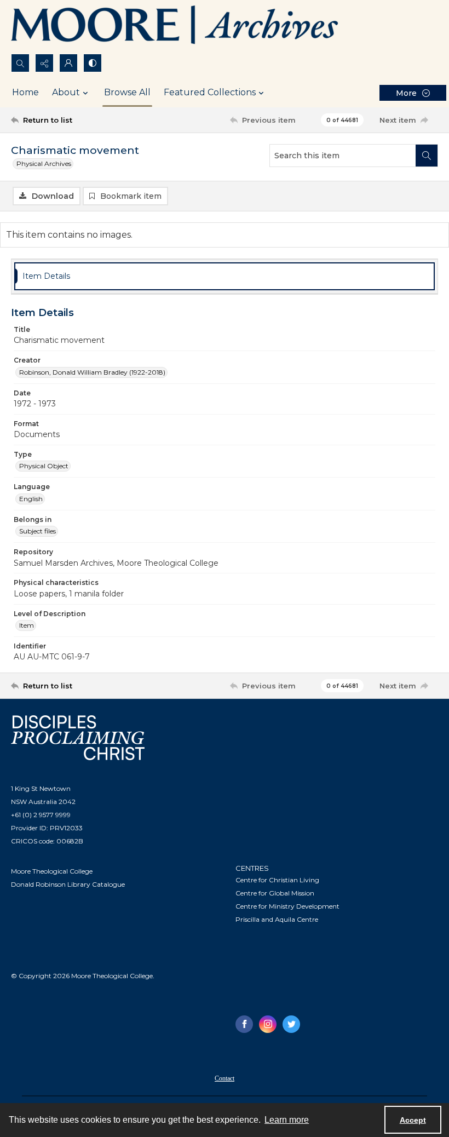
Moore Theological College (52, 871)
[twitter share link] (291, 1024)
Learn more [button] (286, 1119)
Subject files (37, 531)
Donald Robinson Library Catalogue (68, 884)
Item (26, 625)
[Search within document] (427, 155)
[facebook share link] (244, 1024)
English (31, 499)
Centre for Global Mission (274, 893)
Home (25, 92)
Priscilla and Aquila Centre (276, 919)
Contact (224, 1078)
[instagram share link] (268, 1024)
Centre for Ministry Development (287, 906)
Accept (413, 1120)
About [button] (66, 92)
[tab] (224, 276)
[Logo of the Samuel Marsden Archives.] (175, 26)
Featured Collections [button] (210, 92)
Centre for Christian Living (277, 880)
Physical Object (43, 466)
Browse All (127, 92)
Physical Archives (43, 163)
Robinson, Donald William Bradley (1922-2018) (92, 372)
